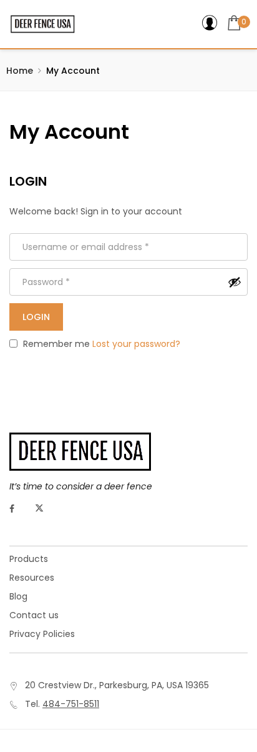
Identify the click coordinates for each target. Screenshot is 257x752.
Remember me (55, 344)
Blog (18, 596)
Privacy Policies (42, 634)
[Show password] (234, 282)
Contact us (34, 615)
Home (19, 70)
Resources (31, 577)
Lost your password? (136, 344)
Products (28, 559)
